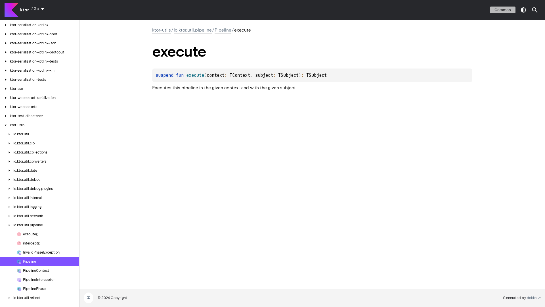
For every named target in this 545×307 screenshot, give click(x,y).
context (232, 87)
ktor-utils (161, 30)
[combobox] (39, 9)
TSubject (288, 75)
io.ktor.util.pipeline (193, 30)
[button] (534, 10)
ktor (24, 10)
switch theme (523, 10)
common (502, 10)
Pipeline (223, 30)
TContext (240, 75)
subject (288, 87)
